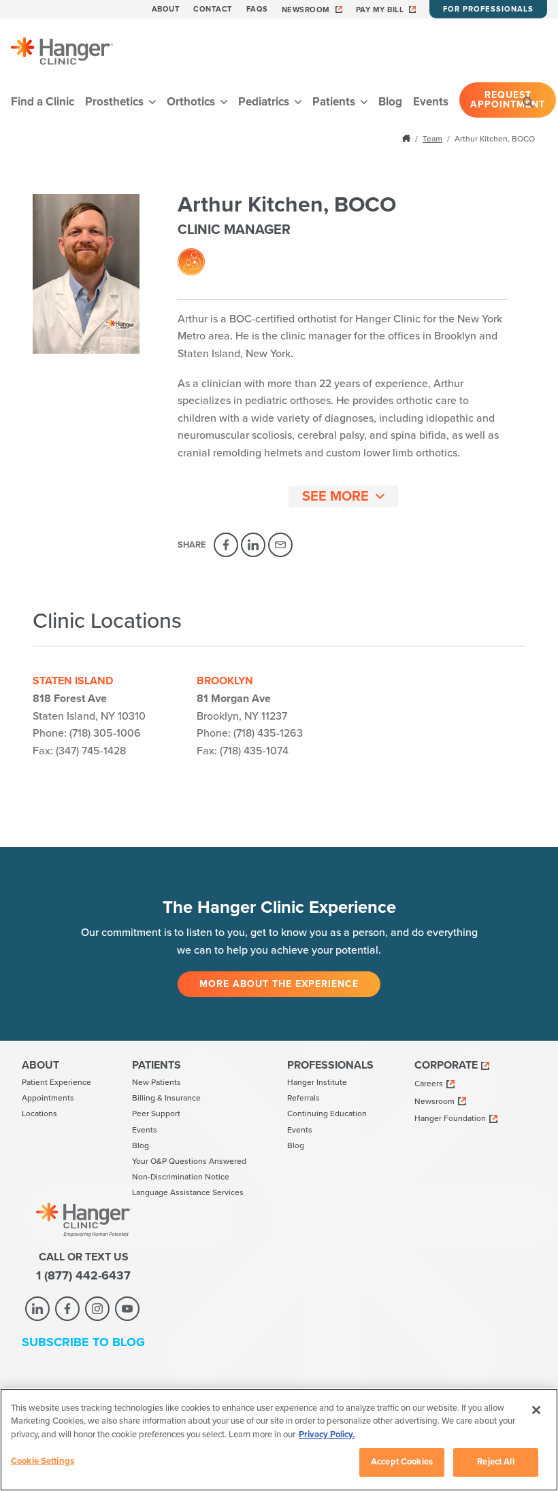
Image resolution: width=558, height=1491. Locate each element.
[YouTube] (127, 1308)
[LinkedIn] (253, 545)
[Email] (280, 545)
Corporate (446, 1065)
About (166, 9)
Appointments (48, 1098)
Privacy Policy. (327, 1434)
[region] (279, 1439)
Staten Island (73, 681)
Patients (335, 102)
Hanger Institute (317, 1082)
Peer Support (156, 1113)
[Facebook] (226, 545)
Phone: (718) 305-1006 (87, 733)
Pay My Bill (380, 10)
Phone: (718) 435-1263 (250, 733)
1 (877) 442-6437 (83, 1275)
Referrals (303, 1098)
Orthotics (192, 102)
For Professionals (488, 9)
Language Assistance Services (188, 1192)
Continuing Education (327, 1113)
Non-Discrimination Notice (180, 1177)
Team (432, 139)
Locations (39, 1113)
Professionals (330, 1065)
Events (430, 102)
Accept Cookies (402, 1461)
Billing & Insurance (166, 1098)
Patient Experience (56, 1082)
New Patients (156, 1082)
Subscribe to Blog (83, 1342)
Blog (390, 102)
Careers (428, 1083)
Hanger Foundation (450, 1118)
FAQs (257, 9)
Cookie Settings (42, 1461)
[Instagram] (97, 1308)
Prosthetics (115, 102)
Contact (213, 9)
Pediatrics (265, 102)
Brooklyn (225, 681)
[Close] (536, 1410)
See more (335, 496)
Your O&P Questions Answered (189, 1161)
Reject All (495, 1461)
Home (407, 138)
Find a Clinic (42, 102)
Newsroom (306, 10)
